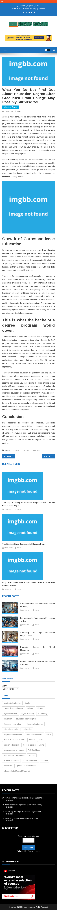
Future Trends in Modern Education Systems (37, 663)
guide (49, 734)
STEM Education (30, 760)
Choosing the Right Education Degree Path (37, 634)
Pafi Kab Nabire (34, 750)
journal (32, 740)
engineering (27, 729)
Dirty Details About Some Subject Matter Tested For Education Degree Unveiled (28, 583)
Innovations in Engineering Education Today (37, 619)
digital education (10, 713)
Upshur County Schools (26, 766)
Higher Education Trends (14, 740)
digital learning (27, 713)
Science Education (11, 760)
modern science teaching (33, 745)
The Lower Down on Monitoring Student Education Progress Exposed (49, 456)
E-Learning (42, 713)
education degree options (27, 719)
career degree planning (13, 708)
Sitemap (42, 9)
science (32, 755)
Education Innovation (12, 724)
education (36, 450)
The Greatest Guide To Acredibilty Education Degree (24, 544)
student (44, 760)
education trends (11, 729)
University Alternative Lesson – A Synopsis (10, 456)
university (8, 766)
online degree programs (14, 750)
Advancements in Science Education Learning (37, 605)
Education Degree (10, 107)
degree (25, 450)
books (27, 703)
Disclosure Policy (29, 9)
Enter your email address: (28, 836)
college (16, 450)
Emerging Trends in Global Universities (37, 648)
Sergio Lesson (34, 851)
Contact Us (16, 9)
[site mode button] (47, 50)
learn (41, 740)
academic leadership (12, 703)
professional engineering (14, 755)
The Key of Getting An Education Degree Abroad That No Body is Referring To (28, 504)
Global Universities (34, 734)
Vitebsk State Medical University (17, 771)
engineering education (13, 734)
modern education (11, 745)
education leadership (34, 724)
